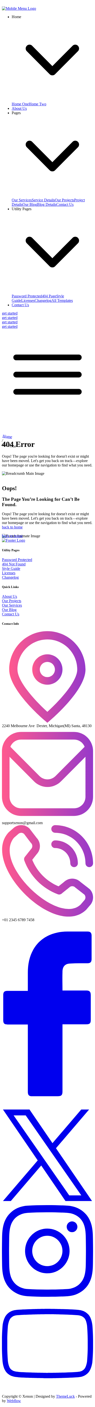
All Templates (62, 300)
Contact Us (65, 204)
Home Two (37, 104)
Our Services (22, 200)
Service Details (43, 200)
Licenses (28, 300)
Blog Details (46, 204)
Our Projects (64, 200)
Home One (20, 104)
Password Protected (27, 296)
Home (7, 436)
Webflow (14, 1401)
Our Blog (29, 204)
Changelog (43, 300)
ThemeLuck (65, 1396)
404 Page (49, 296)
